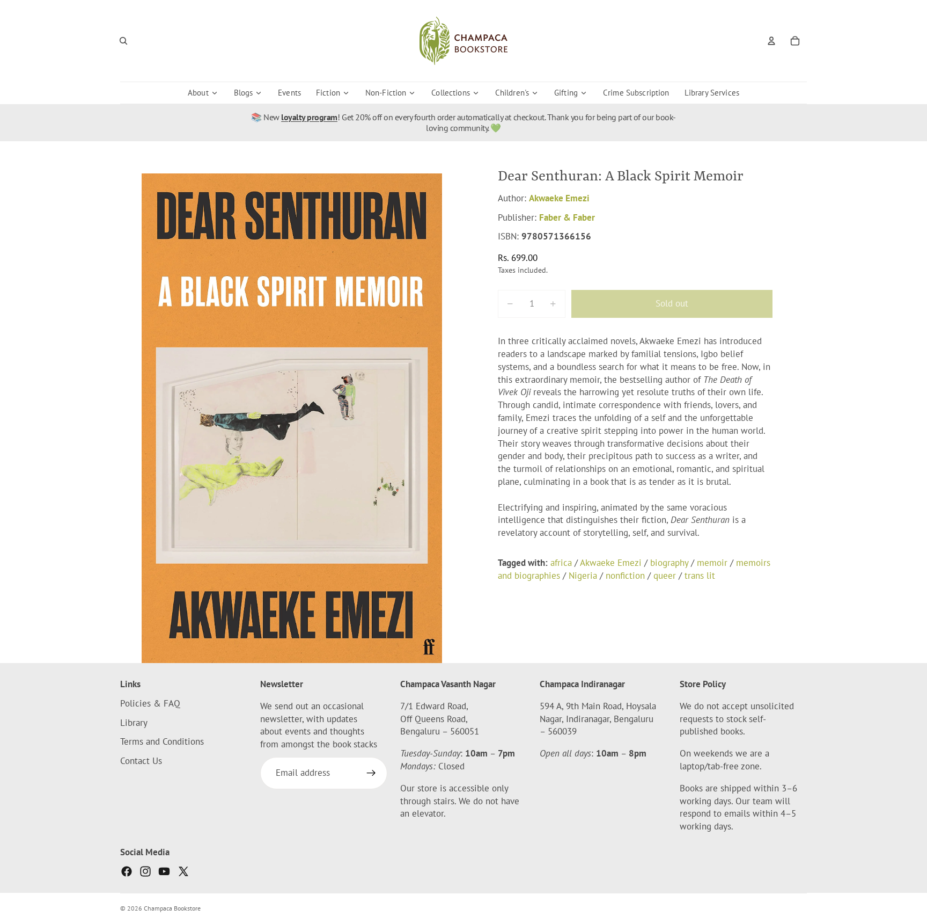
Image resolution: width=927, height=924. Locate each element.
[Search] (123, 41)
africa (561, 563)
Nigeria (583, 575)
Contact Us (141, 761)
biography (669, 563)
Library (134, 723)
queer (664, 575)
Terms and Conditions (162, 742)
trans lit (700, 575)
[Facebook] (126, 871)
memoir (712, 563)
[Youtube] (164, 871)
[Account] (771, 41)
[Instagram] (145, 871)
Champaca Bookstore (172, 908)
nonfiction (625, 575)
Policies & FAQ (150, 703)
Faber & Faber (567, 217)
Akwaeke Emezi (559, 198)
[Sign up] (371, 773)
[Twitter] (183, 871)
